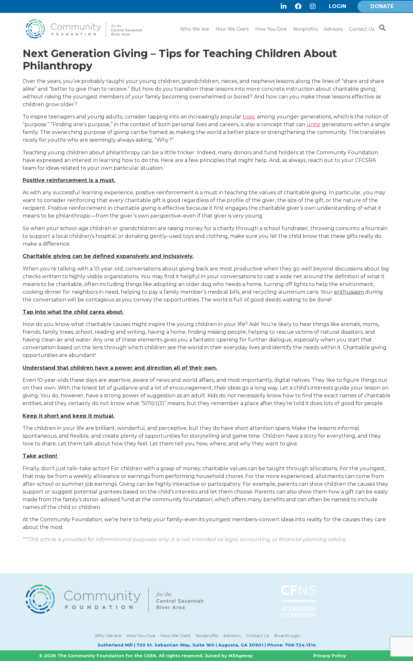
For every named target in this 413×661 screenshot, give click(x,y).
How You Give (271, 29)
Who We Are (194, 29)
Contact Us (361, 29)
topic (249, 117)
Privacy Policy (329, 655)
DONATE (382, 6)
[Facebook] (298, 6)
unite (313, 124)
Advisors (333, 29)
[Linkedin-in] (283, 6)
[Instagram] (312, 6)
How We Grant (232, 29)
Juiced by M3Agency (229, 655)
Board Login (287, 635)
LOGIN (337, 6)
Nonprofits (305, 29)
